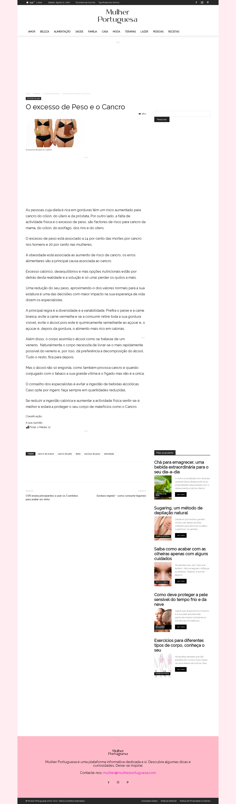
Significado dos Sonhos (108, 2)
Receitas (173, 31)
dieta (78, 453)
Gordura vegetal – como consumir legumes (121, 495)
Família (92, 31)
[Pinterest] (207, 2)
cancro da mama (46, 453)
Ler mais (181, 494)
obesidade (109, 453)
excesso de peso (92, 453)
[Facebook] (196, 2)
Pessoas (158, 31)
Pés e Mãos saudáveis (160, 627)
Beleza (44, 31)
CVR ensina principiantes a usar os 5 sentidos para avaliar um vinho (52, 497)
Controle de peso (51, 93)
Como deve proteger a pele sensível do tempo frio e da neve (181, 599)
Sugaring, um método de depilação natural (178, 510)
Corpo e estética (162, 536)
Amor (31, 31)
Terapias (130, 31)
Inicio (28, 93)
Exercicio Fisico (162, 673)
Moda (116, 31)
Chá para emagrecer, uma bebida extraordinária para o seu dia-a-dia (181, 467)
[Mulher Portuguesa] (118, 16)
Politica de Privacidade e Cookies (195, 801)
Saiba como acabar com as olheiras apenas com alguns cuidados (181, 553)
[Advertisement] (118, 64)
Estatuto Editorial (169, 801)
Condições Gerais (149, 801)
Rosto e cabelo (161, 582)
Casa (105, 31)
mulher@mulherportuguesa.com (129, 773)
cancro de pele (65, 453)
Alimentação (62, 31)
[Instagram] (202, 2)
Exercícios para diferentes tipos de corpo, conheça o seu (179, 645)
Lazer (144, 31)
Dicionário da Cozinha (85, 2)
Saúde (79, 31)
